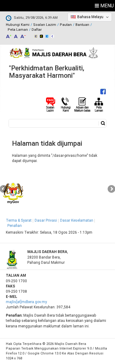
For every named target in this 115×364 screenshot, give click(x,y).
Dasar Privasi (46, 220)
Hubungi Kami (17, 25)
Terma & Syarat (19, 220)
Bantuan (82, 25)
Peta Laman (18, 30)
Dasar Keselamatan (76, 220)
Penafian (14, 226)
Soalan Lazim (44, 25)
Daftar (37, 30)
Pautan (66, 25)
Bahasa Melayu (90, 17)
